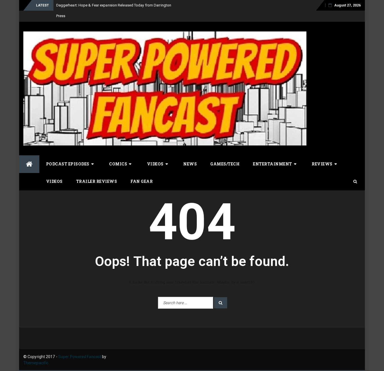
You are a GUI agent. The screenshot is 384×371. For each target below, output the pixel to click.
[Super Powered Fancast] (29, 164)
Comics (118, 164)
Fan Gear (141, 181)
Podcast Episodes (67, 164)
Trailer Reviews (96, 181)
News (190, 164)
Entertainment (272, 164)
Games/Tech (225, 164)
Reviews (322, 164)
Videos (155, 164)
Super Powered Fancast (79, 356)
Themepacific (35, 363)
